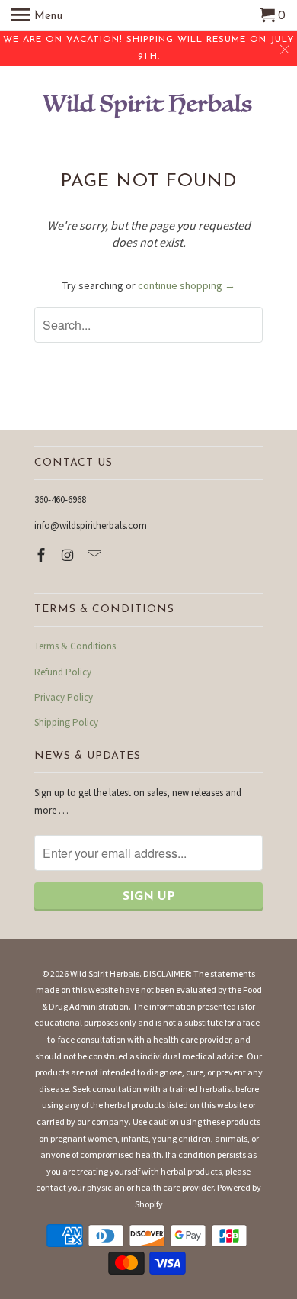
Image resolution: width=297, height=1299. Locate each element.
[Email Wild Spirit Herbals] (96, 555)
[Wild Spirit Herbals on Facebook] (42, 555)
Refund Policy (62, 672)
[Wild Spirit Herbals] (148, 108)
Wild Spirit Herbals (104, 973)
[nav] (36, 15)
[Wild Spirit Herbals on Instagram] (69, 555)
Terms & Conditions (75, 646)
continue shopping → (186, 285)
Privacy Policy (63, 697)
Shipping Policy (66, 722)
